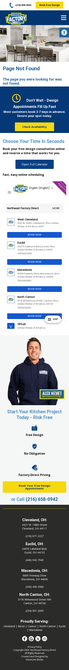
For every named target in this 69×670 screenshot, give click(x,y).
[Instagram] (44, 638)
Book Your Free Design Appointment (34, 487)
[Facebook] (24, 638)
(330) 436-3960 (35, 586)
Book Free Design (49, 5)
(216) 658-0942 (42, 499)
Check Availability (34, 127)
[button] (64, 32)
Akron (21, 626)
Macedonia (35, 630)
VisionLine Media (34, 659)
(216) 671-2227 (35, 536)
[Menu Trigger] (63, 17)
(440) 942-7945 (35, 560)
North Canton (47, 626)
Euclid (62, 626)
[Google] (31, 638)
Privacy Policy (35, 646)
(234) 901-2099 (35, 610)
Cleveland (9, 626)
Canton (32, 626)
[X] (37, 638)
